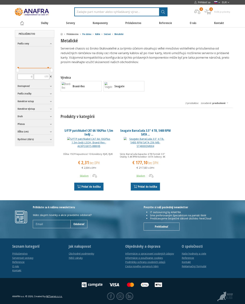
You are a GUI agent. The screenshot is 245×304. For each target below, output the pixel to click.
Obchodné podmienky (81, 253)
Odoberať (78, 224)
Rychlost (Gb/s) (26, 139)
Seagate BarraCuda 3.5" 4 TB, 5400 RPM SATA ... (145, 132)
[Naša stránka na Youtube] (120, 296)
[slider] (17, 70)
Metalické (118, 34)
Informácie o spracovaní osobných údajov (149, 253)
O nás (193, 23)
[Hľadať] (163, 12)
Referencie (165, 23)
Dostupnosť (24, 86)
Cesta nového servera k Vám (142, 266)
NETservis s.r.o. (54, 296)
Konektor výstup (26, 108)
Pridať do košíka (91, 187)
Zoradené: (213, 103)
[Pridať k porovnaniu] (94, 175)
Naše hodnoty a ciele (194, 253)
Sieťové (107, 34)
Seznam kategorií (25, 246)
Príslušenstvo (27, 33)
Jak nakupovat (80, 246)
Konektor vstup (26, 101)
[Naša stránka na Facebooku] (111, 296)
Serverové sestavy (22, 258)
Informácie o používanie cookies (144, 258)
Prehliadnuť (161, 227)
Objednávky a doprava (142, 246)
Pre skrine (86, 34)
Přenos (21, 124)
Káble (97, 34)
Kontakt (219, 23)
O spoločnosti (192, 246)
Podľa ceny (23, 43)
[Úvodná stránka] (62, 34)
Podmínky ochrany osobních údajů (145, 262)
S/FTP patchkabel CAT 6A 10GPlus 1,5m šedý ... (88, 132)
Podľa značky (24, 93)
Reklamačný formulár (194, 266)
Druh (20, 116)
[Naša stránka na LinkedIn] (129, 296)
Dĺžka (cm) (23, 131)
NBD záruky (76, 258)
